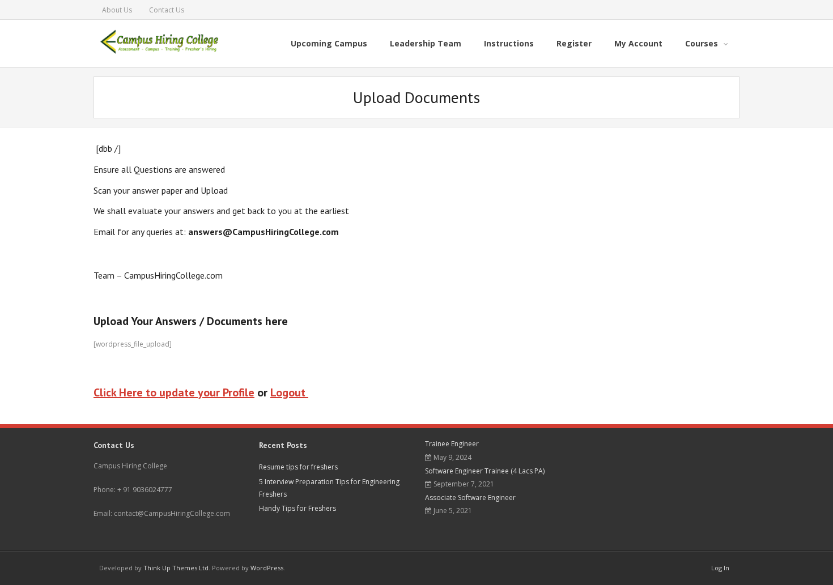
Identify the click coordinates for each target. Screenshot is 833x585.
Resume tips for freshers (298, 467)
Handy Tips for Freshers (297, 508)
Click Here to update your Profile (174, 392)
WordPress (266, 567)
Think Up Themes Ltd (176, 567)
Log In (720, 567)
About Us (117, 10)
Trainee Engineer (452, 444)
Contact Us (166, 10)
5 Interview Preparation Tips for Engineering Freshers (329, 488)
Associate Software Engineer (470, 497)
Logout (289, 392)
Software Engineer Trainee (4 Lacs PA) (485, 471)
